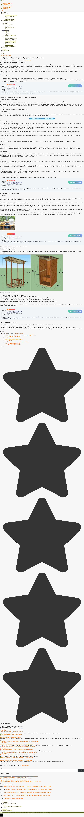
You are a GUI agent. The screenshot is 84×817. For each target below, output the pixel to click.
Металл (4, 49)
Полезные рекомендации (10, 35)
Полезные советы (6, 13)
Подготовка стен (8, 28)
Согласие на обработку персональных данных (12, 806)
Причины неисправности (10, 46)
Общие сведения (6, 7)
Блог (3, 51)
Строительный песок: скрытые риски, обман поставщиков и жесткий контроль (19, 776)
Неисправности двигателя (10, 39)
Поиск (1, 768)
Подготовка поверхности (10, 27)
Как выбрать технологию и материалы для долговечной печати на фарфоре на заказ (20, 781)
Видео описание (8, 34)
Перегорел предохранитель (11, 38)
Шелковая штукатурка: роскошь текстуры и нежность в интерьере (16, 778)
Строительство (5, 50)
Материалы (5, 4)
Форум (3, 53)
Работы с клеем (5, 30)
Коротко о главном (9, 21)
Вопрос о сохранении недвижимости (14, 798)
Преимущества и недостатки (11, 15)
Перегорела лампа (9, 43)
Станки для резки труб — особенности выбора (11, 731)
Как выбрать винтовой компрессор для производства (13, 777)
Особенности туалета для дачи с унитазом (16, 341)
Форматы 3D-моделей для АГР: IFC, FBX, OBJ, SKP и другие (15, 780)
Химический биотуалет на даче (13, 339)
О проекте (4, 809)
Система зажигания (9, 45)
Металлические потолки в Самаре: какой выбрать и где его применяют (17, 749)
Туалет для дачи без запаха (12, 344)
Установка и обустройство (12, 343)
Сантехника (5, 8)
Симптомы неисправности (10, 41)
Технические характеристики (8, 20)
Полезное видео (8, 26)
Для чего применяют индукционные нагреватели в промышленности (16, 760)
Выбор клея (7, 32)
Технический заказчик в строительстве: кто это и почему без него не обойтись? (19, 744)
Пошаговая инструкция (10, 19)
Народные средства (7, 3)
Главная (4, 12)
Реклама (4, 807)
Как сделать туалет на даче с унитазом (12, 333)
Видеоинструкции (8, 24)
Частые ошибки (5, 36)
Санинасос (8, 340)
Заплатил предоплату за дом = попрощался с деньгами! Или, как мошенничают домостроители (27, 786)
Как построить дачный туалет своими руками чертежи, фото (20, 335)
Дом (3, 10)
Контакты (4, 805)
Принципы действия (7, 6)
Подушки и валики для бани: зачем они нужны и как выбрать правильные (18, 755)
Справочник (5, 802)
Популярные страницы (7, 800)
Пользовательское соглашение (9, 803)
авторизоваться (25, 765)
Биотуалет (8, 337)
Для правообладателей (7, 810)
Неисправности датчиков (10, 42)
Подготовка (4, 23)
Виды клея (7, 31)
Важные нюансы (5, 47)
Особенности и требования (12, 336)
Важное (6, 17)
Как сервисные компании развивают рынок (10, 737)
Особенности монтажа (9, 16)
